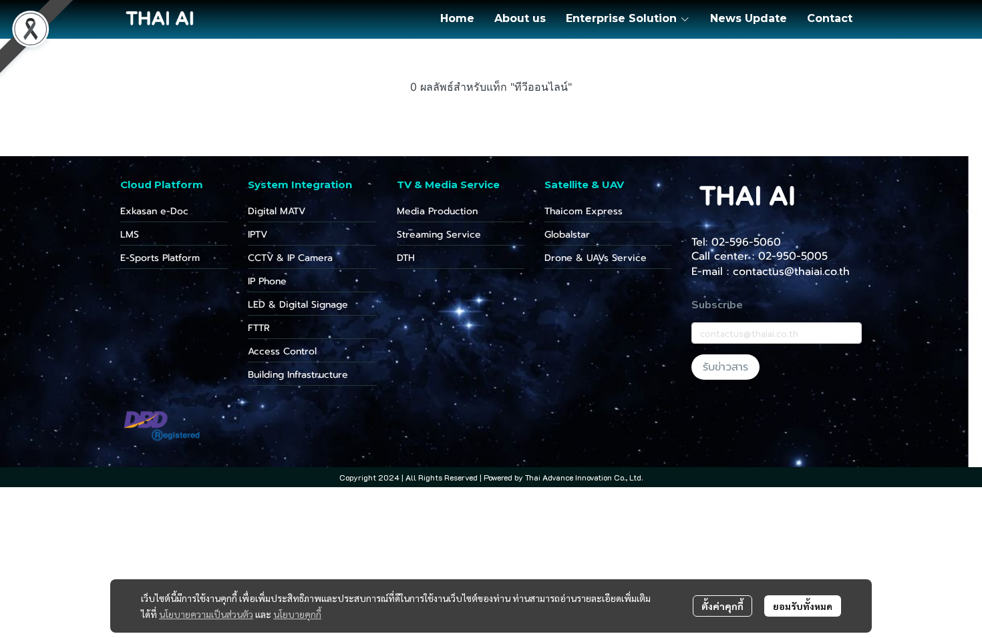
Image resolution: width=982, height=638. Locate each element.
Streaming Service (439, 235)
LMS (129, 235)
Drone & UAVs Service (595, 258)
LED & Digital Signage (298, 305)
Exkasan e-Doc (154, 211)
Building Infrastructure (298, 375)
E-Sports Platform (160, 258)
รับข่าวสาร (725, 367)
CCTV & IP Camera (290, 258)
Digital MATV (276, 211)
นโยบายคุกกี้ (297, 614)
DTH (406, 258)
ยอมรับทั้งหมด (802, 606)
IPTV (257, 235)
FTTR (259, 328)
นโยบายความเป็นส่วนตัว (206, 614)
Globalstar (567, 235)
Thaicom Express (583, 211)
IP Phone (267, 281)
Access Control (282, 351)
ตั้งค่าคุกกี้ (722, 606)
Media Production (437, 211)
